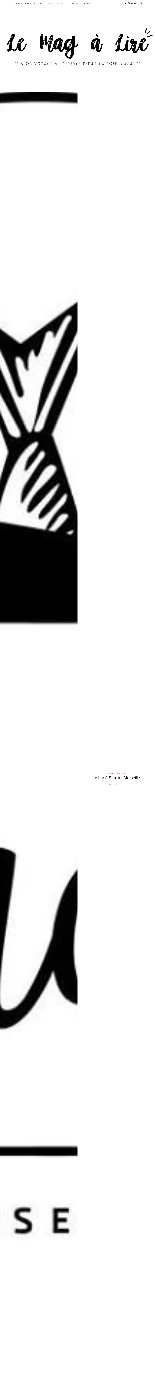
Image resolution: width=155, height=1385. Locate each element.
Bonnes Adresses (34, 3)
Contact (88, 3)
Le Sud (49, 3)
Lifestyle (62, 3)
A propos (17, 3)
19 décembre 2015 (116, 784)
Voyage (75, 3)
